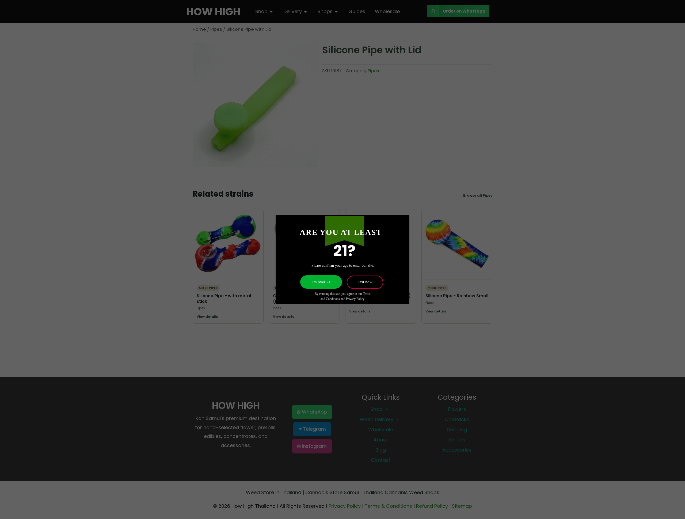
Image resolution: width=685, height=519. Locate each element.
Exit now (364, 282)
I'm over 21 (321, 282)
